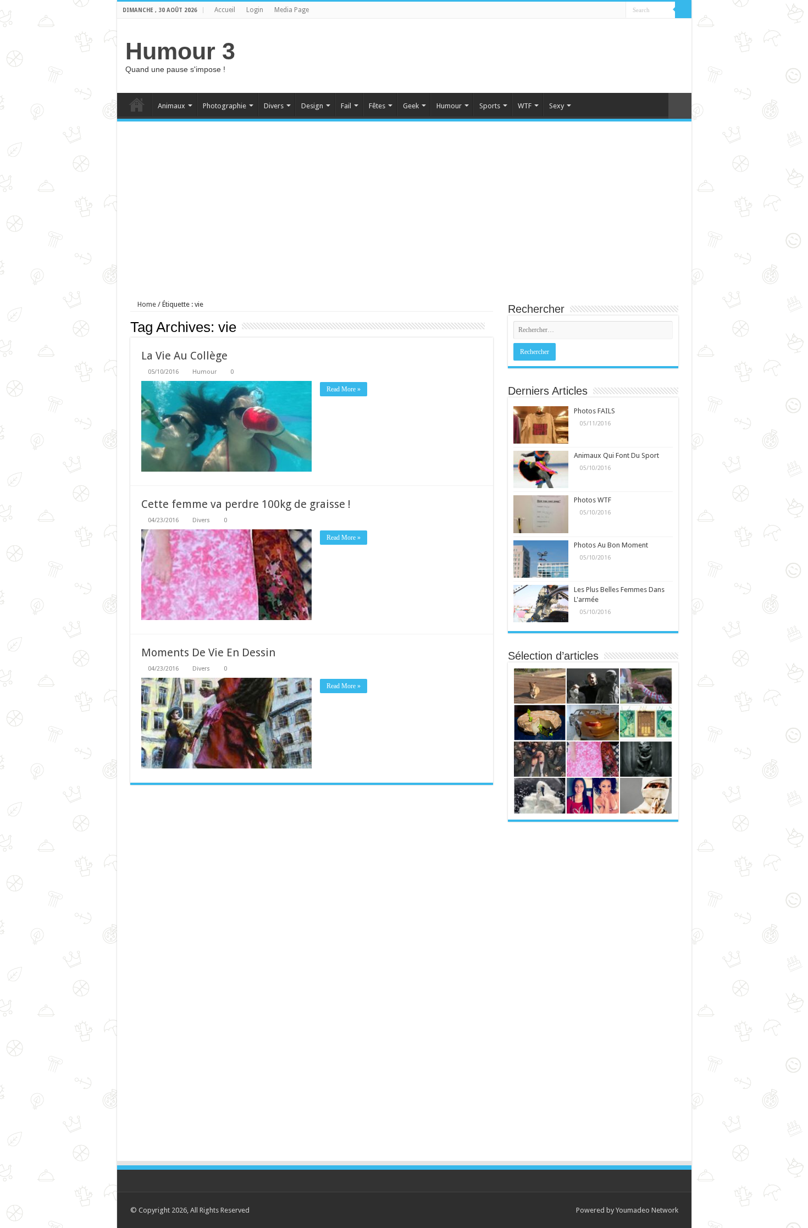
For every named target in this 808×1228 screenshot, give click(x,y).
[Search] (683, 10)
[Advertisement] (483, 54)
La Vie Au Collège (184, 355)
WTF (525, 106)
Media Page (291, 10)
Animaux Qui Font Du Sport (616, 455)
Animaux (171, 106)
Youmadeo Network (647, 1210)
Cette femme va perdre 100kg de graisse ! (246, 504)
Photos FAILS (594, 411)
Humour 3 (180, 51)
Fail (346, 106)
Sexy (556, 106)
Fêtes (377, 106)
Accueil (224, 10)
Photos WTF (592, 500)
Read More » (343, 389)
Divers (274, 106)
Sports (489, 106)
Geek (411, 106)
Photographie (224, 106)
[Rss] (607, 10)
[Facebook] (617, 10)
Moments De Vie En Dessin (208, 652)
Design (312, 106)
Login (254, 10)
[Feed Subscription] (490, 326)
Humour (449, 106)
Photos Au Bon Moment (611, 545)
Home (137, 104)
